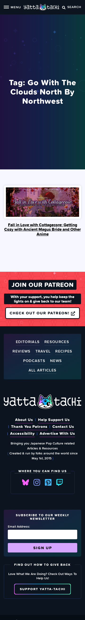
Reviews (21, 351)
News (56, 360)
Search (74, 6)
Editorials (28, 341)
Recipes (63, 351)
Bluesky (25, 482)
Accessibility (22, 433)
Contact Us (63, 426)
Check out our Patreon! (40, 313)
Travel (43, 351)
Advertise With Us (57, 433)
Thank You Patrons (29, 426)
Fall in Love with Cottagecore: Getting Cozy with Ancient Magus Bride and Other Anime (42, 229)
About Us (24, 419)
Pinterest (48, 482)
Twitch (59, 482)
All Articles (43, 370)
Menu (16, 7)
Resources (56, 341)
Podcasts (34, 360)
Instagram (37, 482)
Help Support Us (54, 419)
